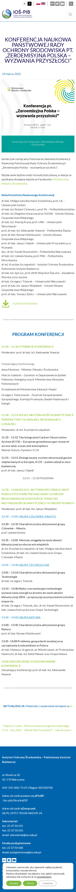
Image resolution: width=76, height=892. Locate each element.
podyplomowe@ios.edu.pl (25, 852)
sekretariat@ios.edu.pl (23, 835)
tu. (71, 706)
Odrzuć (30, 883)
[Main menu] (70, 14)
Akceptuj (14, 883)
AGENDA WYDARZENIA (25, 303)
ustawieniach (44, 876)
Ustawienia (47, 883)
